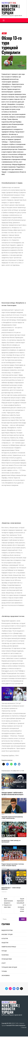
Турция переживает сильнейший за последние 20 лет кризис (20, 905)
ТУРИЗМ (4, 971)
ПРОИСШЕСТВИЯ (7, 959)
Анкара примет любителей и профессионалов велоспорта (12, 793)
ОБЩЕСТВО (5, 942)
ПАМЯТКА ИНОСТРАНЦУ (9, 946)
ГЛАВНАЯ (23, 1027)
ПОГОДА (4, 951)
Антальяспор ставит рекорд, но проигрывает (11, 841)
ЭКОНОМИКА (5, 975)
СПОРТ (4, 33)
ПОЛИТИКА (5, 955)
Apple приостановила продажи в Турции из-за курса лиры (8, 903)
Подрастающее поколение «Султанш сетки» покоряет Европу (13, 864)
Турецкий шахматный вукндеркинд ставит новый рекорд (12, 817)
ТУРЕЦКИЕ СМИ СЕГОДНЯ (9, 967)
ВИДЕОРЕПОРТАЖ (7, 930)
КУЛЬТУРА (5, 938)
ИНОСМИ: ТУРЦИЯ (7, 934)
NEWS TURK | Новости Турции (11, 9)
